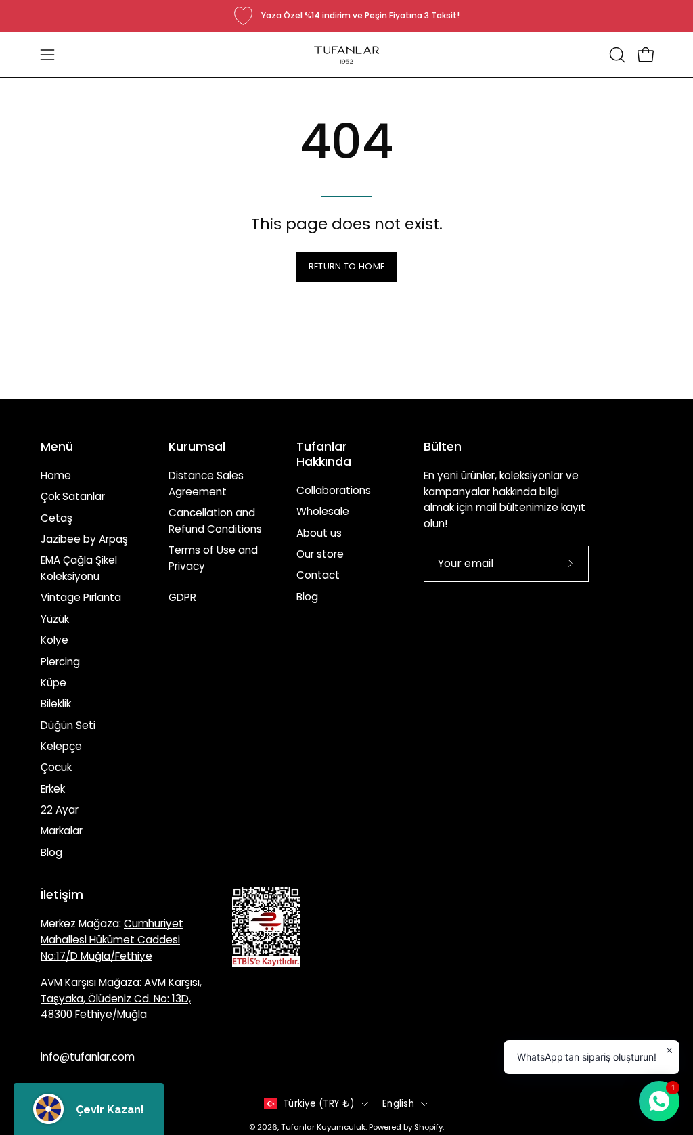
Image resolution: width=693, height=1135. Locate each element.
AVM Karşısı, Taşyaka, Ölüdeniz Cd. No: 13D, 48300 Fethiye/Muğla (121, 998)
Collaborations (333, 490)
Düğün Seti (68, 725)
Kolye (54, 640)
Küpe (53, 682)
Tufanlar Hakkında (323, 454)
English (398, 1103)
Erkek (53, 789)
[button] (615, 54)
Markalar (62, 831)
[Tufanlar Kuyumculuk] (346, 55)
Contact (318, 575)
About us (319, 533)
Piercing (60, 661)
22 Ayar (60, 810)
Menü (57, 446)
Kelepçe (61, 746)
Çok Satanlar (73, 496)
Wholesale (322, 511)
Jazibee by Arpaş (84, 539)
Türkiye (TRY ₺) (318, 1103)
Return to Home (346, 266)
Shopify (428, 1126)
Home (56, 475)
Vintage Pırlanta (81, 597)
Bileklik (56, 703)
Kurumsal (197, 446)
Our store (320, 554)
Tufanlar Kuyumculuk (323, 1126)
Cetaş (56, 518)
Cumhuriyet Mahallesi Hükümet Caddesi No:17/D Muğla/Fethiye (112, 939)
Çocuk (56, 767)
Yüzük (55, 619)
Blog (51, 852)
